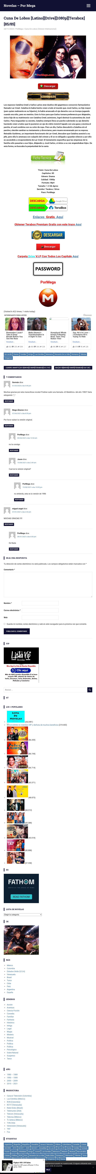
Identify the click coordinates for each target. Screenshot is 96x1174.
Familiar (23, 354)
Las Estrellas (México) (16, 1099)
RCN (20, 1155)
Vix (58, 1159)
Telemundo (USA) (14, 1111)
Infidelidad (22, 1152)
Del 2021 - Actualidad (39, 1148)
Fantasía (10, 1020)
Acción (10, 1005)
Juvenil (37, 1152)
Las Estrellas (39, 354)
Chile (9, 983)
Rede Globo (50, 1155)
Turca (9, 980)
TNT (9, 1129)
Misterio (10, 1035)
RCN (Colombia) (13, 1102)
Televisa (83, 354)
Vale (48, 1170)
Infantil (14, 1152)
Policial (7, 1155)
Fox (8, 1132)
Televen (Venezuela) (15, 1114)
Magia (9, 1032)
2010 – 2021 (12, 1084)
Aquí (48, 217)
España (10, 992)
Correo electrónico (12, 610)
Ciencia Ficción (13, 1011)
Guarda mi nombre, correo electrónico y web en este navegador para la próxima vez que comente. (47, 624)
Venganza (8, 358)
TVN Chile (11, 1123)
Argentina (11, 989)
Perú (9, 986)
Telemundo (69, 1155)
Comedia (10, 1014)
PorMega (19, 29)
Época (63, 1159)
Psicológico (12, 1050)
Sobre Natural (12, 1053)
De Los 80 (8, 354)
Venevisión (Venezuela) (16, 1126)
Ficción (7, 1152)
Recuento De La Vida (62, 354)
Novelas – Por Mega (19, 5)
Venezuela (11, 974)
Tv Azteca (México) (15, 1120)
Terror (9, 1059)
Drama (16, 354)
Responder (9, 401)
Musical (10, 1038)
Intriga (30, 354)
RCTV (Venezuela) (14, 1105)
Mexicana (49, 354)
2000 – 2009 (12, 1081)
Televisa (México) (14, 1117)
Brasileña (34, 1144)
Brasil (9, 977)
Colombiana (66, 1144)
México (10, 965)
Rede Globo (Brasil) (15, 1108)
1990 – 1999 (12, 1078)
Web (5, 617)
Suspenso (11, 1056)
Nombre (8, 603)
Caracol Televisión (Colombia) (19, 1096)
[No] (93, 1167)
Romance (75, 354)
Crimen (83, 1144)
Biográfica (26, 1144)
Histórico (10, 1023)
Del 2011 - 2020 (24, 1148)
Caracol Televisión (46, 1144)
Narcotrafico (81, 1152)
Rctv (25, 1155)
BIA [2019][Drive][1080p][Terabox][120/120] (72, 368)
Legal (9, 1029)
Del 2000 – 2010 (10, 1148)
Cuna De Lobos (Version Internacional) (40, 29)
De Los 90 (61, 1148)
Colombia (11, 968)
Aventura (10, 1008)
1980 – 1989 (12, 1074)
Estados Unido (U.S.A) (16, 971)
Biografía (17, 1144)
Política (10, 1041)
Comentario (9, 570)
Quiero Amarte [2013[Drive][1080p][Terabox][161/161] (28, 368)
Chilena (57, 1144)
